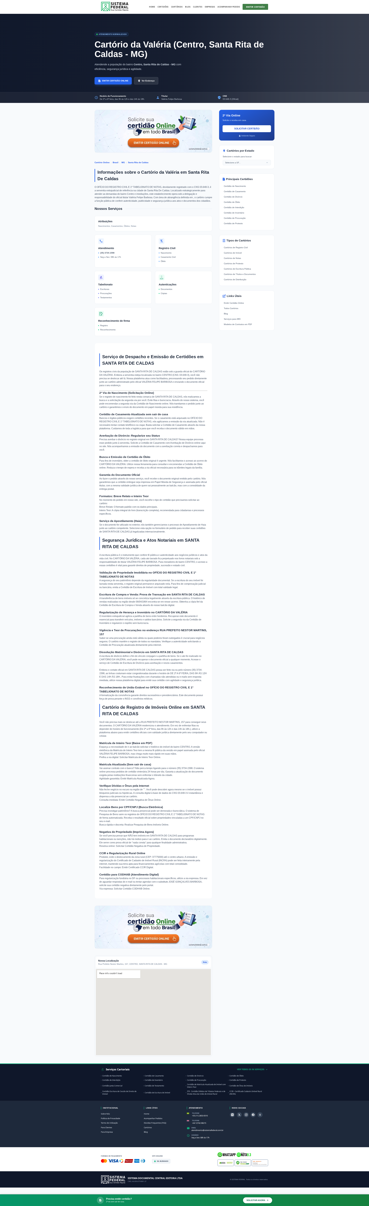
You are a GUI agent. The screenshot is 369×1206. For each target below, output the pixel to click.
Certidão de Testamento (154, 1085)
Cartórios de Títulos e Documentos (240, 274)
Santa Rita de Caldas (138, 162)
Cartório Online (102, 162)
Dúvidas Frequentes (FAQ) (155, 1123)
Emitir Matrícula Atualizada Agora (137, 778)
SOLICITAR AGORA (255, 1200)
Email (193, 1128)
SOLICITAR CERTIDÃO (246, 128)
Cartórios (177, 6)
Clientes (197, 6)
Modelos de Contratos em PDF (238, 324)
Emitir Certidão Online (234, 303)
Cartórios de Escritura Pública (237, 269)
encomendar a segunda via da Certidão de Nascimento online (136, 403)
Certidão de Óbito (232, 202)
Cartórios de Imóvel (233, 253)
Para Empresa (107, 1132)
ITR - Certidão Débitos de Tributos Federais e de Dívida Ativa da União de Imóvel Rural (206, 1092)
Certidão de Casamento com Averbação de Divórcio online (170, 443)
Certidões (163, 6)
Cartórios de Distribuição (235, 279)
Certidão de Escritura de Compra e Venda (121, 605)
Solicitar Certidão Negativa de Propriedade (138, 846)
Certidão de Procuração (111, 645)
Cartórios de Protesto (233, 263)
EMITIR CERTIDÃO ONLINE (115, 81)
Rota (205, 962)
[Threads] (260, 1114)
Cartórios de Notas (232, 258)
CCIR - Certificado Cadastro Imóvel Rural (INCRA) (245, 1092)
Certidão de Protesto (233, 223)
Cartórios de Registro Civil (236, 247)
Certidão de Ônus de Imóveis (241, 1085)
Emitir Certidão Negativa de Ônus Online (140, 800)
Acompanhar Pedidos (153, 1118)
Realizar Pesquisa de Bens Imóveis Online (146, 824)
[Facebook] (253, 1114)
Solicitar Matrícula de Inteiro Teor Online (139, 757)
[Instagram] (246, 1114)
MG (123, 162)
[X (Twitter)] (239, 1114)
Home (152, 6)
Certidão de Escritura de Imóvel (137, 587)
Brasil (115, 162)
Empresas (210, 6)
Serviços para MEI (232, 319)
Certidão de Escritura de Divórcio (127, 663)
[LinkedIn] (232, 1114)
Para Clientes (106, 1127)
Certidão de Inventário (234, 213)
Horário (194, 1135)
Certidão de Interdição (234, 207)
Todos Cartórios (231, 308)
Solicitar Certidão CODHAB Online (132, 888)
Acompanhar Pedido (229, 6)
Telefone (195, 1113)
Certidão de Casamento (235, 191)
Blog (187, 6)
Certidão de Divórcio (233, 197)
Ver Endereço (148, 81)
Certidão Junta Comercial (112, 1085)
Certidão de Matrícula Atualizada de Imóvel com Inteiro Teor (206, 1085)
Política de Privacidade (110, 1118)
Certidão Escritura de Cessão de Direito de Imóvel (119, 1092)
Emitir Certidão (255, 6)
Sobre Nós (105, 1113)
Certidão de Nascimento (235, 186)
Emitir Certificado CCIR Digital (137, 867)
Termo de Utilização (109, 1123)
